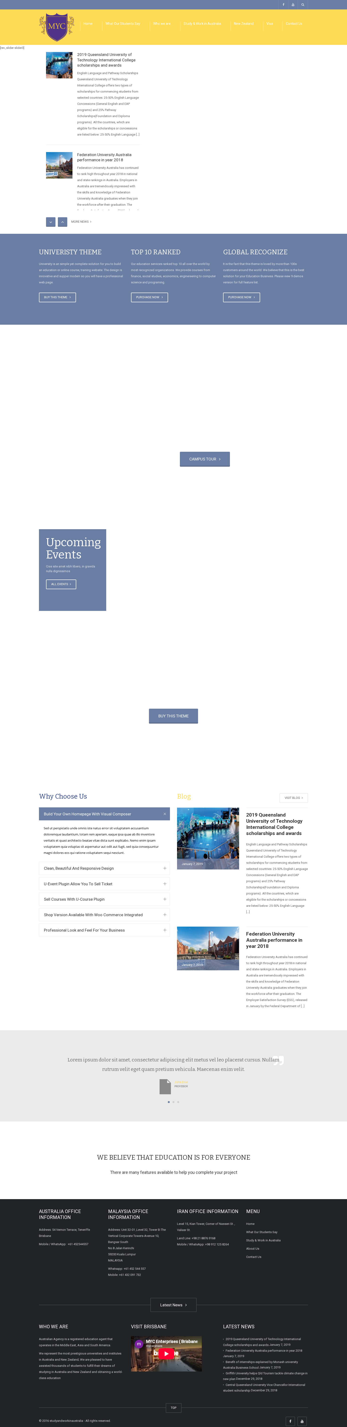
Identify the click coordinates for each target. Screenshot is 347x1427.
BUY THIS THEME (56, 297)
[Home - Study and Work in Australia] (56, 27)
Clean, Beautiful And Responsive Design (79, 868)
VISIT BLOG (293, 798)
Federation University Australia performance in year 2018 (274, 940)
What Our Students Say (123, 24)
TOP (173, 1408)
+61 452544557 (78, 1244)
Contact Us (294, 24)
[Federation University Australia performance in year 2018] (59, 165)
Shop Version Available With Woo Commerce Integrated (93, 914)
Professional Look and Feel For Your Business (84, 930)
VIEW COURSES (142, 459)
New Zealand (244, 24)
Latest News (172, 1305)
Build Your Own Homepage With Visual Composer (87, 814)
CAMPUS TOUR (203, 459)
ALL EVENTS (60, 584)
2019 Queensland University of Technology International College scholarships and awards (106, 60)
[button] (168, 1102)
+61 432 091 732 (130, 1275)
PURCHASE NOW (148, 297)
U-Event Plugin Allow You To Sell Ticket (78, 884)
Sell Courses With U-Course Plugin (74, 899)
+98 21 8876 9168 (203, 1238)
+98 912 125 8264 (217, 1244)
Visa (270, 24)
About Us (252, 1248)
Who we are (162, 24)
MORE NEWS (80, 221)
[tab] (104, 813)
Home (88, 24)
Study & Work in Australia (202, 24)
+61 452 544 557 (135, 1268)
